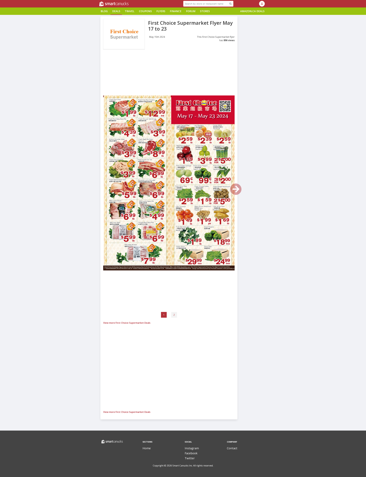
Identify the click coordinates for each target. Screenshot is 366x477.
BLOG (104, 11)
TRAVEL (129, 11)
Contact (232, 448)
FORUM (190, 11)
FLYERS (160, 11)
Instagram (192, 448)
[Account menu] (262, 4)
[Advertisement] (169, 75)
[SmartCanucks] (99, 3)
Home (147, 448)
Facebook (191, 453)
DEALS (116, 11)
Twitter (190, 458)
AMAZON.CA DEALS (252, 11)
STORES (205, 11)
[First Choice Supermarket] (124, 34)
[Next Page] (235, 189)
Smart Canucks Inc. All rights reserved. (192, 465)
